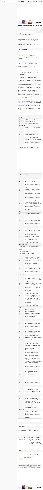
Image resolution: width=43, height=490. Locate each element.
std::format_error (26, 67)
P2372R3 (21, 439)
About (40, 1)
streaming (28, 101)
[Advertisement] (30, 11)
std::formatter (29, 39)
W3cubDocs (20, 1)
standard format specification (27, 63)
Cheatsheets (35, 1)
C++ (24, 1)
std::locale (37, 75)
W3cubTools (29, 1)
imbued (20, 106)
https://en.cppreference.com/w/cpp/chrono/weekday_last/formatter (30, 467)
